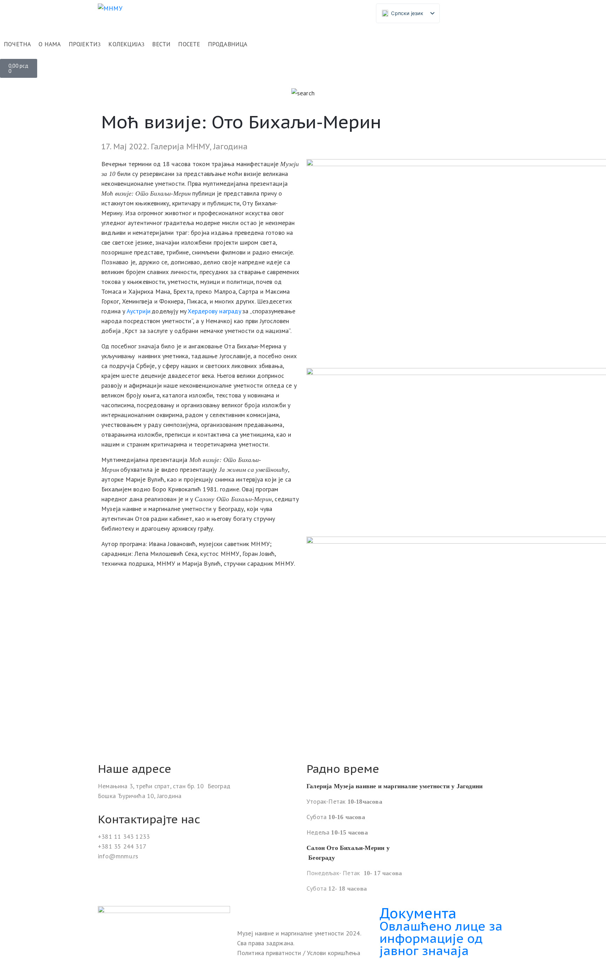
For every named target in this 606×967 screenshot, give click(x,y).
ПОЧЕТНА (17, 44)
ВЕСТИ (161, 44)
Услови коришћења (333, 953)
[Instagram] (257, 912)
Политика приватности (270, 953)
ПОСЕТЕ (189, 44)
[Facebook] (243, 912)
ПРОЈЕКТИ (83, 44)
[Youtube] (272, 912)
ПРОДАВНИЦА (228, 44)
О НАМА (50, 44)
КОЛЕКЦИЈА (124, 44)
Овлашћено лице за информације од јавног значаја (441, 938)
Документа (418, 913)
